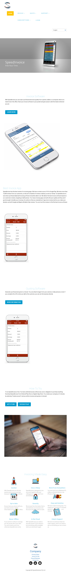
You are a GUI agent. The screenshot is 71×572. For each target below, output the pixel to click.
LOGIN (38, 20)
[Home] (8, 5)
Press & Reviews (35, 558)
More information (14, 302)
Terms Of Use (35, 556)
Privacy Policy (35, 554)
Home (10, 13)
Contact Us (36, 560)
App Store (11, 404)
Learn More (11, 112)
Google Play (24, 404)
